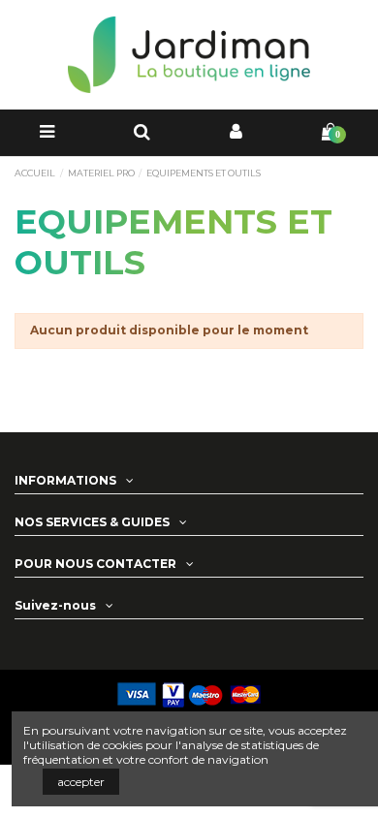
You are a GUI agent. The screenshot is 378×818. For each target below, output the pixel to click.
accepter (81, 781)
